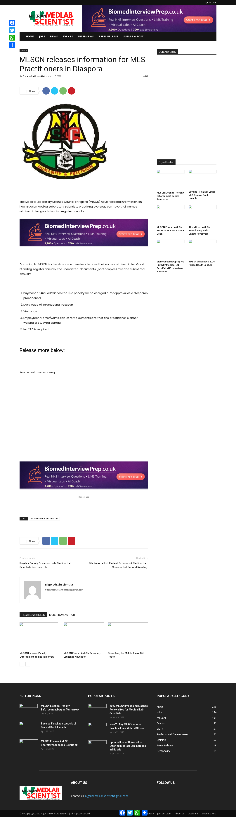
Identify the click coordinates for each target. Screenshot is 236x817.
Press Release (108, 36)
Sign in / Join (210, 2)
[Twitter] (54, 91)
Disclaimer (193, 813)
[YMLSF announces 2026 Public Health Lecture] (203, 249)
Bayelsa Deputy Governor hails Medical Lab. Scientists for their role (46, 565)
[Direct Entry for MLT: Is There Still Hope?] (128, 636)
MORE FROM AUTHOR (62, 614)
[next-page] (27, 664)
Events (68, 36)
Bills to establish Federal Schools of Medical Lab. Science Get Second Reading (118, 565)
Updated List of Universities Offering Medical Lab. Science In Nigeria (128, 746)
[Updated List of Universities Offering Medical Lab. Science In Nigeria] (97, 746)
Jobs (42, 36)
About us (179, 813)
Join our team (164, 813)
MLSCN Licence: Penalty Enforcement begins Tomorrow (170, 196)
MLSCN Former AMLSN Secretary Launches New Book (170, 230)
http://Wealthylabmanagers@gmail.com (64, 589)
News (54, 36)
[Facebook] (46, 91)
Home (30, 36)
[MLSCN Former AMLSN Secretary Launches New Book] (84, 636)
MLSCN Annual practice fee (44, 518)
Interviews (86, 36)
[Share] (12, 45)
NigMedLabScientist (34, 76)
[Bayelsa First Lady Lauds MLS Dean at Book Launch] (203, 179)
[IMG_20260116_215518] (84, 250)
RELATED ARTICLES (33, 614)
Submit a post (133, 36)
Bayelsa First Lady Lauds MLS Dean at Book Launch (202, 195)
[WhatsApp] (63, 91)
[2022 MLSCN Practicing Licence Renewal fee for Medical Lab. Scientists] (97, 710)
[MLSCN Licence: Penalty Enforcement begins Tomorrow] (40, 636)
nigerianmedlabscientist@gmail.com (106, 796)
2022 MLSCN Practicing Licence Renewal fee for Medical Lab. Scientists (129, 709)
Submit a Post (209, 813)
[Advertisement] (84, 190)
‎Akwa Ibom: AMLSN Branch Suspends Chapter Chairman (199, 230)
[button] (212, 37)
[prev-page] (22, 664)
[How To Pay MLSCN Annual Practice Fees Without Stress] (97, 729)
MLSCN (24, 50)
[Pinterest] (71, 91)
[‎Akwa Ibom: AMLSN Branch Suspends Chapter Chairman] (203, 214)
